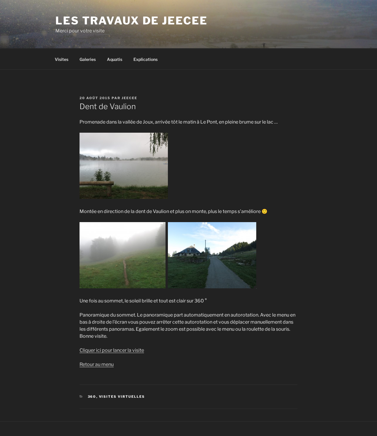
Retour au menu (97, 364)
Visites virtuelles (122, 397)
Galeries (88, 59)
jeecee (129, 98)
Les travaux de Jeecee (131, 20)
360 (92, 397)
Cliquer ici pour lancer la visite (112, 350)
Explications (145, 59)
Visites (61, 59)
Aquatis (114, 59)
